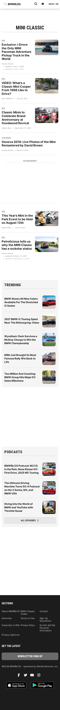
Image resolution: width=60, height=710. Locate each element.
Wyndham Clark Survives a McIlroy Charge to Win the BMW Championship (20, 340)
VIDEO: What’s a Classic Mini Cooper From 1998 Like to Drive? (16, 88)
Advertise (7, 618)
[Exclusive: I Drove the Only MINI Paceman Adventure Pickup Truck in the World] (46, 47)
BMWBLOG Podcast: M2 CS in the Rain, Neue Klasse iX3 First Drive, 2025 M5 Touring (21, 469)
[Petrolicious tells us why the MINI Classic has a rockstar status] (46, 244)
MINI (3, 40)
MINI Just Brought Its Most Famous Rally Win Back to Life (20, 358)
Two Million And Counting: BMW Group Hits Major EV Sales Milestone (20, 377)
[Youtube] (33, 676)
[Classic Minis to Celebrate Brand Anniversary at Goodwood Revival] (46, 115)
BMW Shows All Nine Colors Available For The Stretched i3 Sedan (21, 302)
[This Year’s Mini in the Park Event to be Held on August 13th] (46, 218)
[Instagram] (40, 676)
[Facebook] (20, 676)
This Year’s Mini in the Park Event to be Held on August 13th (17, 219)
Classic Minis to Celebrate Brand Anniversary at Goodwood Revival (15, 118)
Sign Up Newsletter (45, 619)
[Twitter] (26, 676)
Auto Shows (6, 138)
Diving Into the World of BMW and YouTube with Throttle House (18, 507)
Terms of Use (28, 618)
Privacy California (10, 634)
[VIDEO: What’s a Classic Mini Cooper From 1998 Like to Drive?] (46, 85)
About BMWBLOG (11, 611)
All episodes (28, 520)
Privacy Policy (28, 625)
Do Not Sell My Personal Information (47, 628)
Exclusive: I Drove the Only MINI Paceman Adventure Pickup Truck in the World (16, 52)
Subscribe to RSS (11, 625)
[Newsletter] (43, 3)
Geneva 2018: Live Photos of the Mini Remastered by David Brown (29, 143)
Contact (44, 611)
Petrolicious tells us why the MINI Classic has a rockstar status (17, 245)
